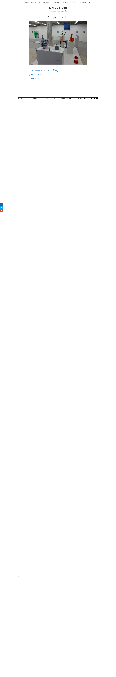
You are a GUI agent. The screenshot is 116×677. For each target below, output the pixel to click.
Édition (75, 2)
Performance (66, 2)
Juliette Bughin (23, 561)
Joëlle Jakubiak (23, 205)
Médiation (83, 2)
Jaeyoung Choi (23, 442)
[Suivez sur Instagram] (97, 99)
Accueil (27, 2)
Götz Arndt (22, 324)
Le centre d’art (35, 2)
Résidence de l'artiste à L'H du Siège (43, 70)
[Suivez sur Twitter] (94, 99)
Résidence (56, 2)
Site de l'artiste (36, 74)
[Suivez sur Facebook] (92, 99)
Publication (34, 78)
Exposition (46, 2)
